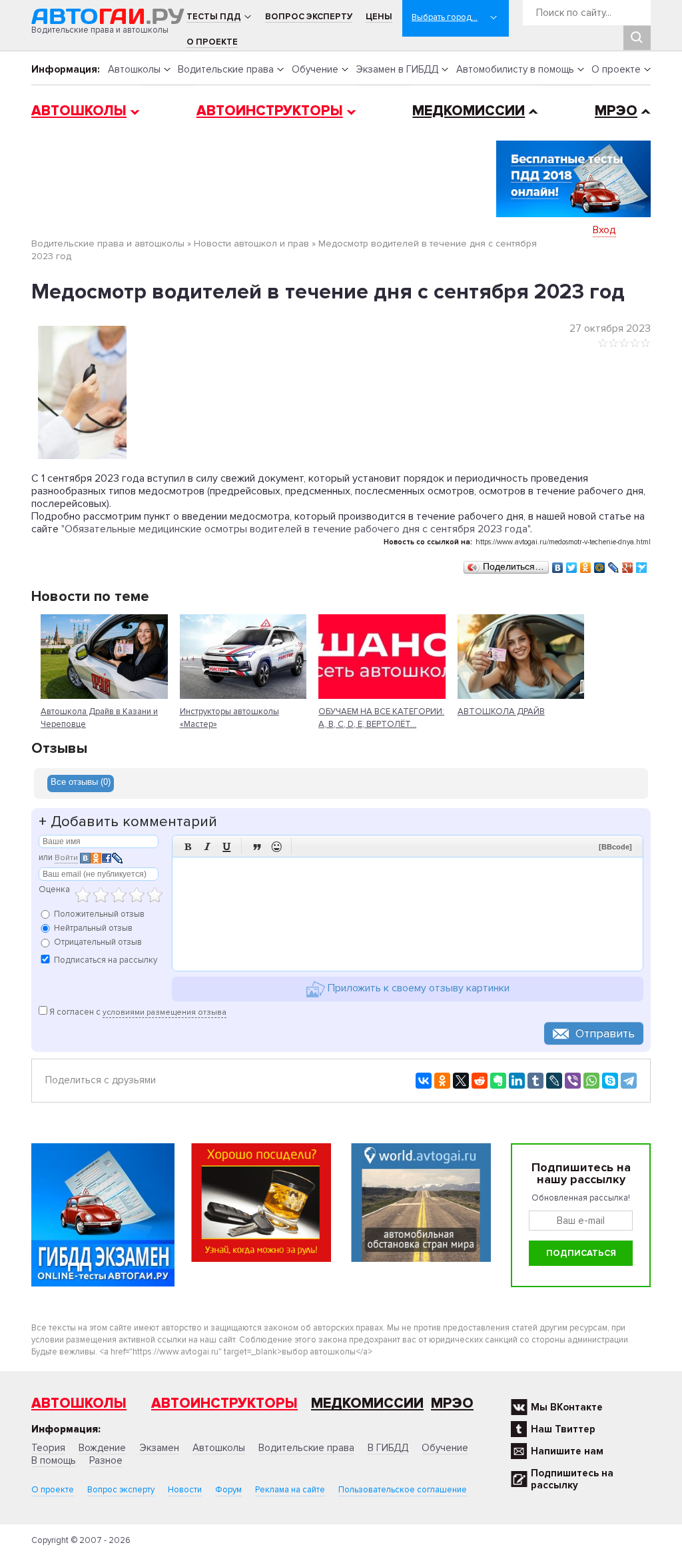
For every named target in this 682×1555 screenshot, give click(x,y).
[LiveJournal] (614, 564)
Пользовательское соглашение (402, 1489)
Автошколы (134, 69)
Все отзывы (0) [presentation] (81, 782)
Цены (379, 16)
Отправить (605, 1033)
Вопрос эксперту (308, 16)
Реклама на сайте (290, 1489)
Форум (228, 1489)
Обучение (315, 69)
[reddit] (480, 1081)
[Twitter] (572, 564)
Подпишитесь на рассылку (572, 1479)
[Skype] (610, 1081)
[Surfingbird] (642, 564)
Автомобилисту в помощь (515, 69)
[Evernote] (498, 1081)
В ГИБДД (388, 1448)
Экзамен (159, 1448)
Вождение (102, 1448)
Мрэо (452, 1403)
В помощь (53, 1460)
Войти (66, 858)
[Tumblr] (535, 1081)
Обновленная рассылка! (580, 1198)
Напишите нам (567, 1451)
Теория (48, 1448)
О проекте (212, 42)
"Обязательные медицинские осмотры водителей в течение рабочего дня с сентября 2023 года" (295, 529)
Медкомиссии (468, 111)
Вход (604, 230)
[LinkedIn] (517, 1081)
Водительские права (226, 69)
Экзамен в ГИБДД (397, 69)
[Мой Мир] (600, 564)
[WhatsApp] (591, 1081)
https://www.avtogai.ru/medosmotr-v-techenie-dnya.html (563, 542)
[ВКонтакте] (558, 564)
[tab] (80, 783)
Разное (106, 1460)
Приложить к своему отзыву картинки (417, 988)
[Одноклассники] (586, 564)
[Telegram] (629, 1081)
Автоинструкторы (269, 111)
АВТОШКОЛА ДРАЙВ (501, 711)
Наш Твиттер (563, 1429)
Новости (185, 1489)
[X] (461, 1081)
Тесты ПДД (213, 16)
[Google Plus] (628, 564)
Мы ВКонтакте (567, 1407)
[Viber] (573, 1081)
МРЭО (616, 111)
